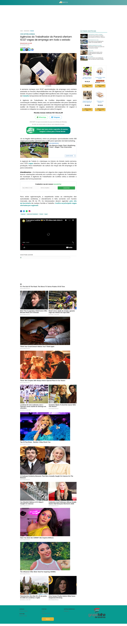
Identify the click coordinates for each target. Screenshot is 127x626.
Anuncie (48, 619)
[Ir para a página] (63, 2)
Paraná (32, 30)
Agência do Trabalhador (32, 214)
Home (21, 30)
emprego (23, 214)
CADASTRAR (66, 188)
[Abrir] (18, 2)
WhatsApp (42, 117)
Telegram (56, 117)
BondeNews (26, 30)
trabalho (26, 96)
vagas (31, 163)
